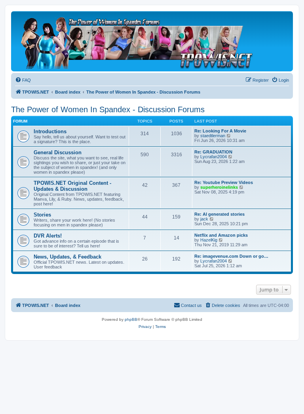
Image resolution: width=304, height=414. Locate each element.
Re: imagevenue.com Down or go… (231, 256)
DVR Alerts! (48, 236)
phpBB (131, 319)
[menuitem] (23, 80)
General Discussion (58, 152)
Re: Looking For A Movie (220, 130)
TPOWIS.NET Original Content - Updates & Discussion (72, 186)
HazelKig (208, 240)
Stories (42, 215)
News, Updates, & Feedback (67, 257)
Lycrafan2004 (213, 156)
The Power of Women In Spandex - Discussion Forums (108, 109)
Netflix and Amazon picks (221, 235)
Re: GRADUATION (213, 152)
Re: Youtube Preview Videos (223, 182)
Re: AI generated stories (219, 214)
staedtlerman (212, 135)
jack (204, 219)
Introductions (50, 131)
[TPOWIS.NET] (136, 41)
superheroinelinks (219, 187)
